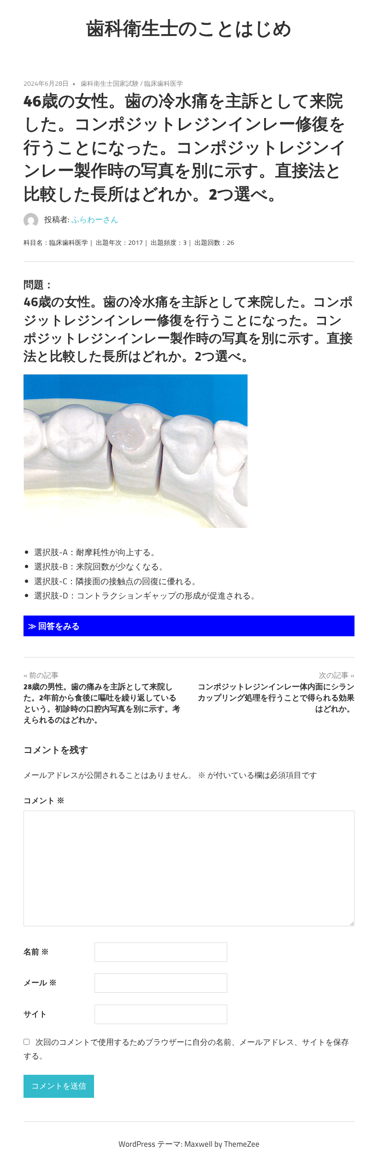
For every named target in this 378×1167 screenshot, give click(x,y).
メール (40, 983)
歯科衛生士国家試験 (110, 83)
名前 (36, 952)
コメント (44, 800)
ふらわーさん (94, 219)
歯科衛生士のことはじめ (189, 27)
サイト (35, 1014)
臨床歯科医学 (163, 83)
